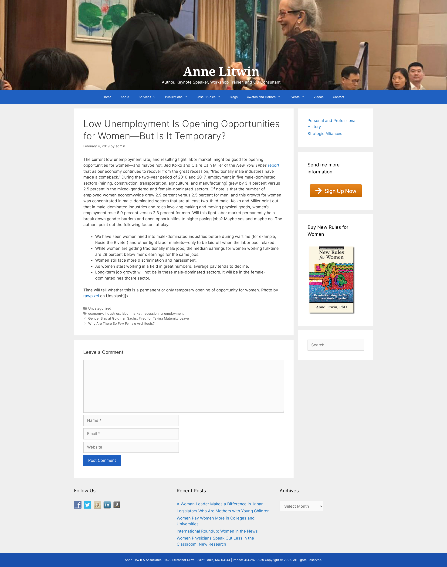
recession (151, 313)
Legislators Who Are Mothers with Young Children (223, 511)
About (125, 97)
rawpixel (91, 296)
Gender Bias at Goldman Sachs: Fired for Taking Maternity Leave (138, 318)
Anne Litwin (221, 71)
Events (295, 97)
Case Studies (206, 97)
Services (145, 97)
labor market (132, 313)
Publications (174, 97)
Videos (319, 97)
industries (112, 313)
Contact (338, 97)
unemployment (172, 313)
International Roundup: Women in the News (217, 531)
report (273, 165)
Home (107, 97)
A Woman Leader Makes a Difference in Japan (220, 504)
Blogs (234, 97)
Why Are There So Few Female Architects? (121, 323)
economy (95, 313)
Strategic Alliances (325, 133)
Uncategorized (99, 308)
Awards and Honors (261, 97)
